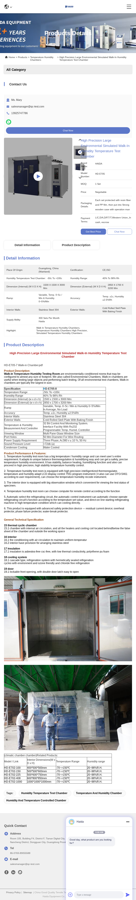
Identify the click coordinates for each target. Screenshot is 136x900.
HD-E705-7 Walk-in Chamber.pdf (23, 365)
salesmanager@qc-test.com (27, 106)
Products (22, 57)
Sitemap (27, 892)
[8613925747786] (20, 873)
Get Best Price (93, 231)
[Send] (127, 894)
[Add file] (70, 894)
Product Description (76, 245)
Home (12, 57)
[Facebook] (6, 873)
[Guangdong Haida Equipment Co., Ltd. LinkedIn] (13, 873)
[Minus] (128, 822)
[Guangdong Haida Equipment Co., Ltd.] (69, 6)
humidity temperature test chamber (44, 793)
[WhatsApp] (9, 122)
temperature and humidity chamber (99, 793)
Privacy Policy (13, 892)
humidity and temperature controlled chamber (36, 800)
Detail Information (27, 245)
